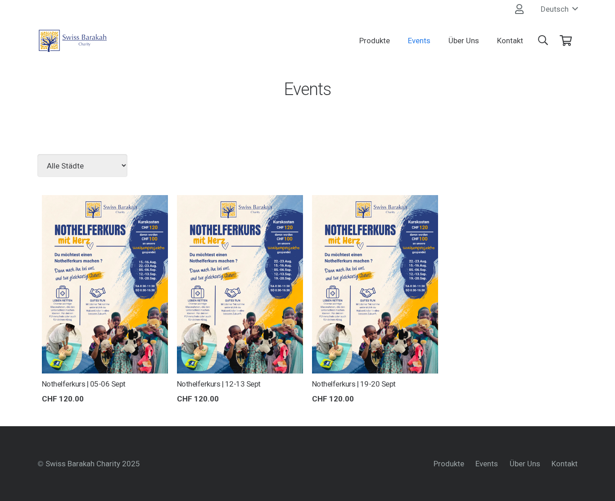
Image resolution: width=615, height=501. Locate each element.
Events (486, 463)
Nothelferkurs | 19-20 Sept (354, 383)
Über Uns (525, 463)
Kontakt (565, 463)
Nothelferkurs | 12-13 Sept (219, 383)
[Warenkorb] (566, 41)
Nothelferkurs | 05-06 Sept (84, 383)
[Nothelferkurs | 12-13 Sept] (240, 201)
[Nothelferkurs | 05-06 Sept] (105, 201)
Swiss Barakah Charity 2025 (92, 463)
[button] (559, 9)
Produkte (449, 463)
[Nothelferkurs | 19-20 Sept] (375, 201)
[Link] (519, 8)
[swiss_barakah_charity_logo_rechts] (72, 40)
